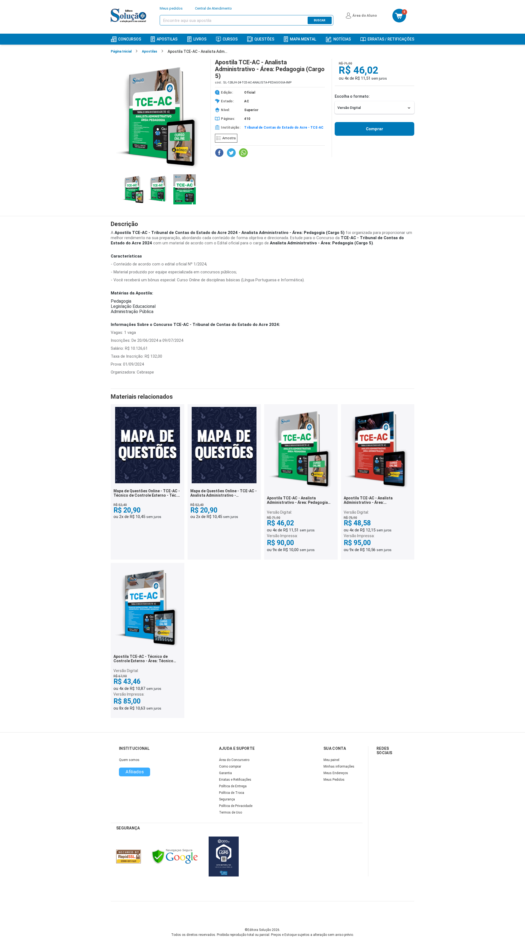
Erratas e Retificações (235, 780)
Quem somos (129, 760)
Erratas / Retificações (391, 39)
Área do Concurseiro (234, 760)
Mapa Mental (303, 39)
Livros (199, 39)
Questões (264, 39)
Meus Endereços (335, 773)
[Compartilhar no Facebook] (219, 152)
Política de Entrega (233, 786)
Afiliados (135, 771)
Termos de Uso (230, 812)
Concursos (129, 39)
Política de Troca (231, 793)
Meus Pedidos (334, 780)
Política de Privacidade (235, 806)
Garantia (225, 773)
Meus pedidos (171, 8)
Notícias (342, 39)
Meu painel (331, 760)
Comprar (374, 128)
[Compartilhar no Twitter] (231, 152)
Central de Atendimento (213, 8)
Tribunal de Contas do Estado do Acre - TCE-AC (283, 127)
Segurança (227, 799)
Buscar (319, 20)
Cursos (230, 39)
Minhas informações (338, 766)
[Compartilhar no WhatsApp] (243, 152)
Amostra (229, 138)
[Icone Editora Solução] (129, 15)
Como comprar (230, 766)
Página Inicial (121, 51)
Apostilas (167, 39)
